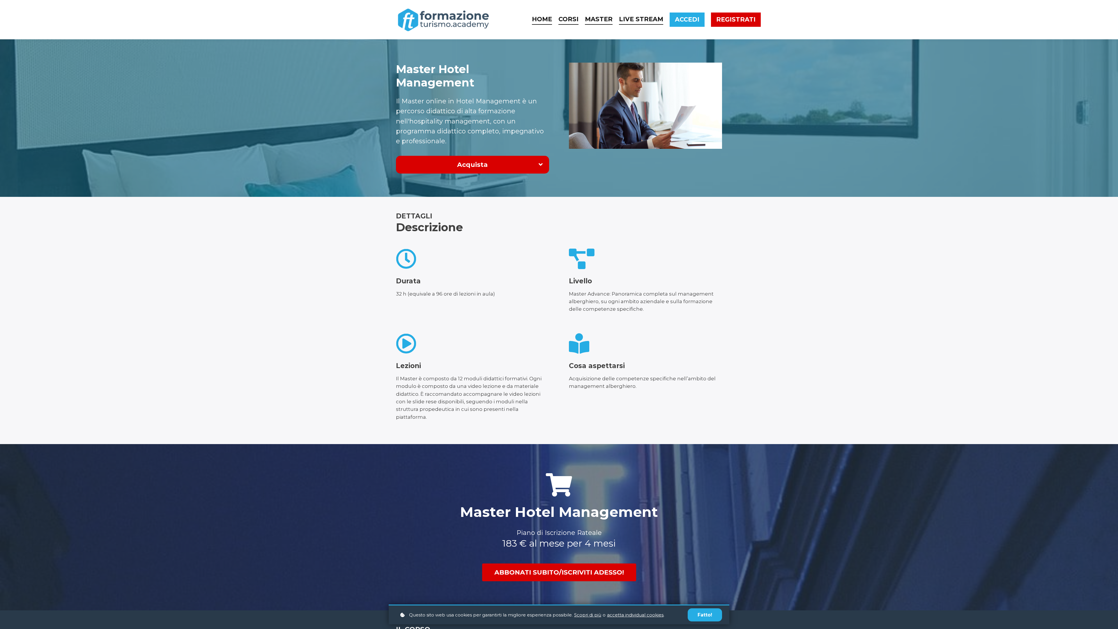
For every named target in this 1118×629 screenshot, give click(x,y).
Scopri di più (587, 615)
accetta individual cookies (635, 615)
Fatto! (705, 615)
